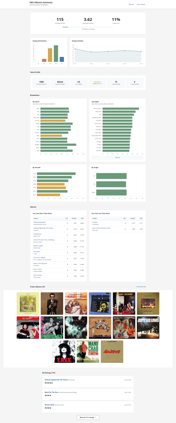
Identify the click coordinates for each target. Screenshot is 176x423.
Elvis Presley (38, 275)
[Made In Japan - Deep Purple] (148, 303)
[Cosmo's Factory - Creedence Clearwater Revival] (124, 303)
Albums (131, 4)
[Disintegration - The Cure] (76, 327)
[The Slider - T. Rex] (64, 351)
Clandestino (37, 234)
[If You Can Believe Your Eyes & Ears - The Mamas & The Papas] (76, 303)
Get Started (141, 4)
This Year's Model (39, 257)
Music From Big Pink (40, 263)
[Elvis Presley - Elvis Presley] (52, 327)
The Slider (37, 252)
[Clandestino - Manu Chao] (88, 351)
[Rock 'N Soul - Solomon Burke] (100, 303)
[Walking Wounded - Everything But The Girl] (28, 327)
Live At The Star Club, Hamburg (44, 240)
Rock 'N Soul (37, 269)
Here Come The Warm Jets (101, 228)
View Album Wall (141, 287)
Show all (117, 157)
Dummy (95, 222)
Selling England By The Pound (43, 228)
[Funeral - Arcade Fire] (100, 327)
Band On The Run (51, 392)
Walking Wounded (39, 222)
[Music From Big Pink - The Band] (124, 327)
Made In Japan (38, 246)
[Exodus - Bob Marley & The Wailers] (112, 351)
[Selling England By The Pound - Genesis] (28, 303)
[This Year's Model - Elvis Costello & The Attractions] (52, 303)
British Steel (49, 405)
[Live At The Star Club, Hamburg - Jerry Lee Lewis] (148, 327)
